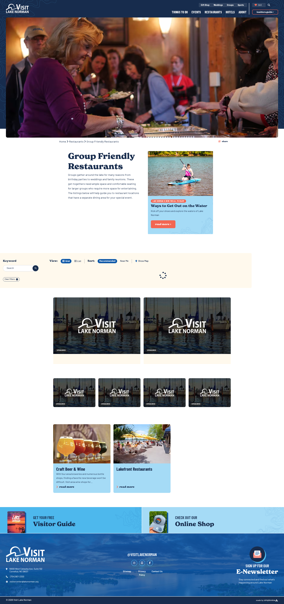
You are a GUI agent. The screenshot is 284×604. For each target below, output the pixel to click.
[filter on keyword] (35, 268)
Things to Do (180, 12)
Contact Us (157, 572)
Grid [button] (67, 261)
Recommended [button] (107, 261)
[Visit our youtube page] (142, 563)
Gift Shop (205, 5)
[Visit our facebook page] (150, 563)
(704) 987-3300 (17, 577)
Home (63, 142)
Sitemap (127, 572)
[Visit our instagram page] (134, 563)
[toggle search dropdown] (268, 5)
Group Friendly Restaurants (103, 142)
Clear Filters (10, 279)
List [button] (79, 261)
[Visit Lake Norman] (17, 8)
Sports (241, 5)
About (242, 12)
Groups (230, 5)
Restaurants (213, 12)
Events (196, 12)
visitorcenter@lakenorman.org (24, 582)
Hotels (230, 12)
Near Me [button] (124, 261)
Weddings (218, 5)
